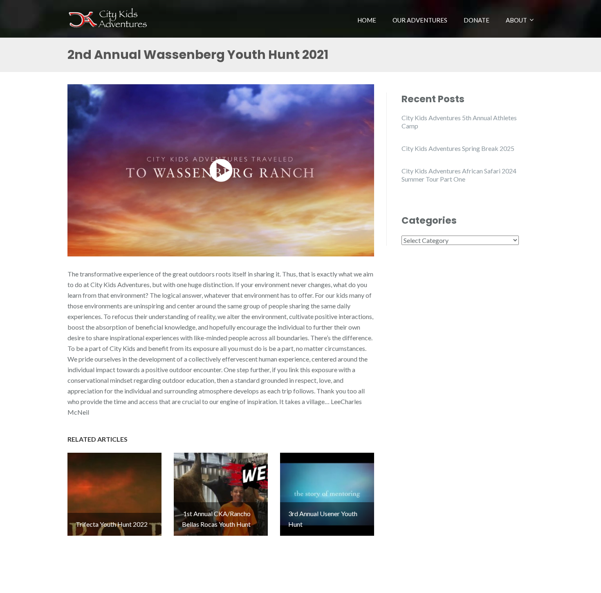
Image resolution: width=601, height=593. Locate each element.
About (516, 20)
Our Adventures (419, 20)
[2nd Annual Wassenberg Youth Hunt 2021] (220, 170)
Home (366, 20)
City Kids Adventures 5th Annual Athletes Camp (459, 122)
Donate (476, 20)
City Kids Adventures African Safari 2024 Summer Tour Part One (458, 175)
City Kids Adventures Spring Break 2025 (457, 148)
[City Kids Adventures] (108, 18)
